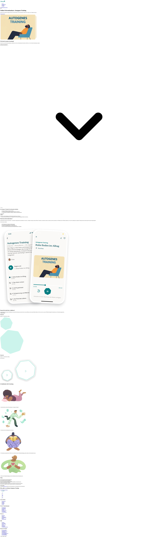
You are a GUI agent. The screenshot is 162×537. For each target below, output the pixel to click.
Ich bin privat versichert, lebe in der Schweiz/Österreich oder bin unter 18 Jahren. (12, 483)
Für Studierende (4, 510)
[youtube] (2, 496)
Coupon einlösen (4, 512)
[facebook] (2, 494)
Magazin (3, 5)
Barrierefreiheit (4, 519)
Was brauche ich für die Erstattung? (6, 480)
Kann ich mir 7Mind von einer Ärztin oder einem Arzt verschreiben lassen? (11, 484)
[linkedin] (2, 495)
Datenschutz (3, 525)
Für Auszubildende (4, 534)
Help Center (5, 486)
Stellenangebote (4, 517)
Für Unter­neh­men (4, 532)
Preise (3, 3)
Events (3, 504)
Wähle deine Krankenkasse (4, 44)
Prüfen (1, 207)
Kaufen (1, 214)
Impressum (3, 526)
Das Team (3, 515)
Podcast (3, 502)
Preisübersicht (4, 507)
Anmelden (1, 7)
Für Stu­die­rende (4, 530)
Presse (3, 518)
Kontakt (3, 522)
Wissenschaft (3, 501)
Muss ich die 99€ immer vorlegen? (5, 482)
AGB (3, 524)
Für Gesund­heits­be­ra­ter (5, 533)
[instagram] (2, 493)
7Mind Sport (3, 531)
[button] (25, 371)
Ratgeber (3, 503)
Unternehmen (4, 508)
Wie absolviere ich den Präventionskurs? (6, 479)
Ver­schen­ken (3, 511)
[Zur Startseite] (2, 2)
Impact (3, 516)
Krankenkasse (4, 4)
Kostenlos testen (5, 7)
